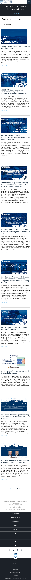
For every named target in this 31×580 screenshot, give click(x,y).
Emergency (15, 575)
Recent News (15, 521)
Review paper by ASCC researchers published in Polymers (14, 328)
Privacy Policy (15, 569)
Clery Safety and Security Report (15, 572)
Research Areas (15, 517)
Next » (19, 489)
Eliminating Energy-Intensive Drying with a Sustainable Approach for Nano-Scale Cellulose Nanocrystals (15, 184)
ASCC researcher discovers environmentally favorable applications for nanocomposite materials (15, 137)
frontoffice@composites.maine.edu (15, 509)
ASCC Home (15, 513)
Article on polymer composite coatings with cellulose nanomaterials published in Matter (15, 417)
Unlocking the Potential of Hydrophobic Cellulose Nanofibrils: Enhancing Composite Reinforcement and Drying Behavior (15, 280)
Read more (4, 65)
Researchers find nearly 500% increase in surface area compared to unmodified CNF (15, 232)
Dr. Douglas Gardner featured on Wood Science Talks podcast (15, 372)
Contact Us (16, 529)
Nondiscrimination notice (15, 566)
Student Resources (15, 563)
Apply (15, 561)
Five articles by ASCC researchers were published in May (15, 47)
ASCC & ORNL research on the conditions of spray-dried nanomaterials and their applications (14, 92)
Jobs (15, 525)
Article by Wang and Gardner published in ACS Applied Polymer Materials (15, 461)
